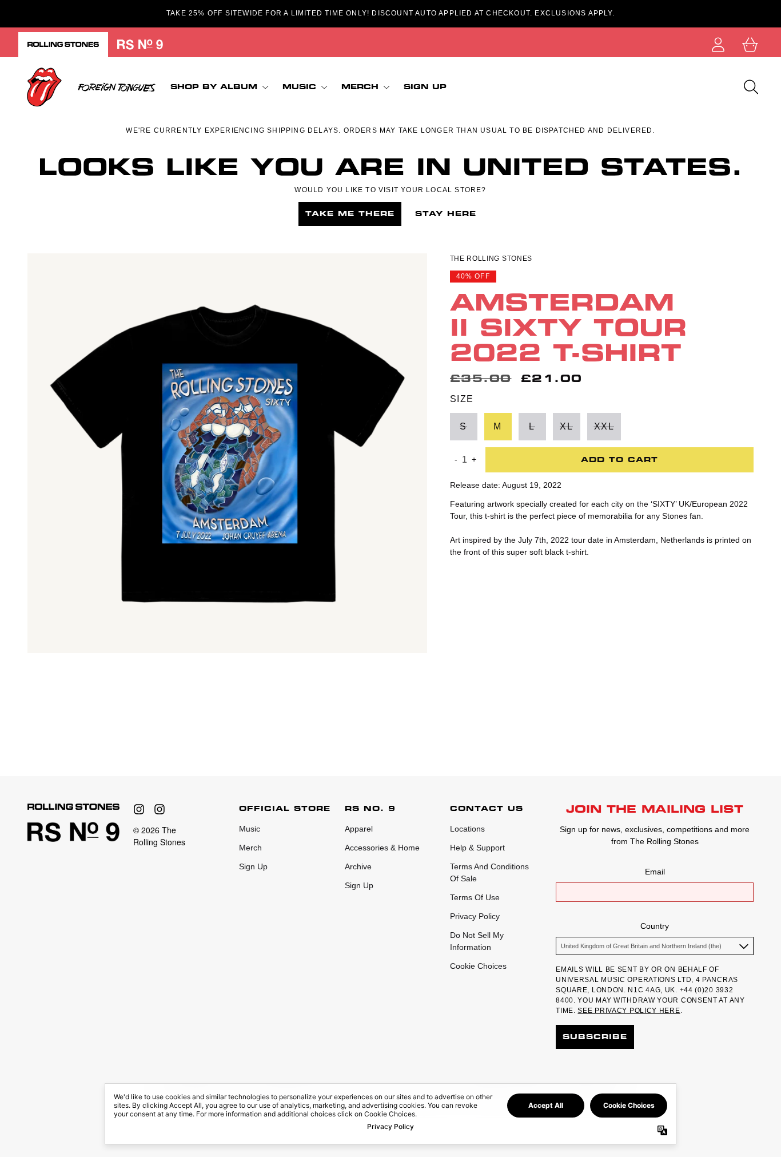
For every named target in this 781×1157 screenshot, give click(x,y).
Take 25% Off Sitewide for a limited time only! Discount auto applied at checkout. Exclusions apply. (390, 13)
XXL (604, 426)
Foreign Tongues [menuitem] (117, 87)
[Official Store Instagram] (139, 809)
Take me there (350, 213)
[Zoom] (227, 453)
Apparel (359, 828)
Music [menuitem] (299, 87)
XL (566, 426)
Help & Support (477, 847)
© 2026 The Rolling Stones (159, 836)
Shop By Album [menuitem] (213, 87)
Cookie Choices (478, 966)
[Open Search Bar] (750, 87)
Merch (250, 847)
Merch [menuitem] (359, 87)
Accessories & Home (382, 847)
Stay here (445, 213)
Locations (467, 828)
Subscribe (595, 1036)
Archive (358, 866)
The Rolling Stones (491, 259)
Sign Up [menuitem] (425, 87)
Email (655, 871)
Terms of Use (475, 897)
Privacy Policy (475, 916)
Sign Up (253, 866)
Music (249, 828)
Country (654, 926)
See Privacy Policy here (628, 1011)
